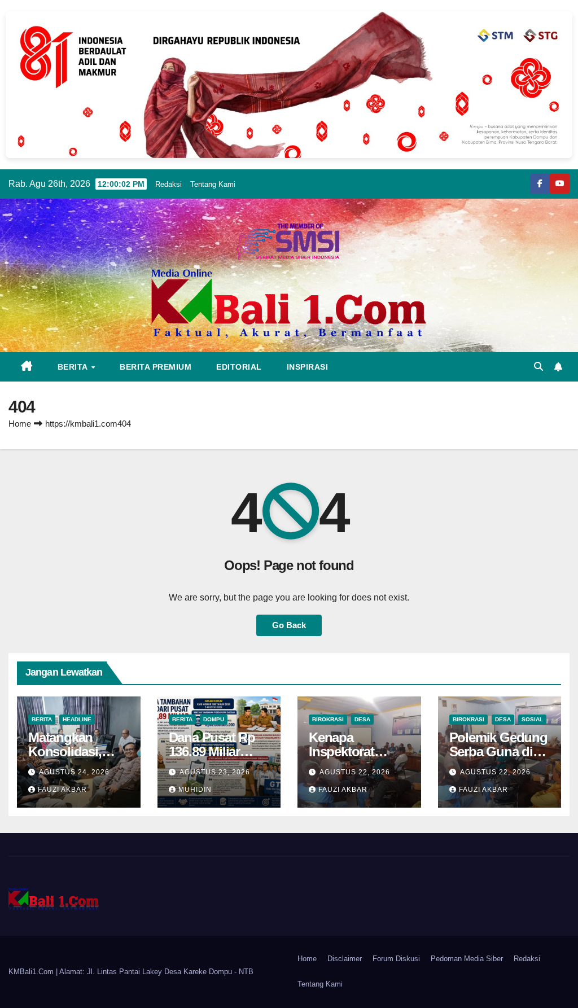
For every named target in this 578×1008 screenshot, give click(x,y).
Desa (362, 719)
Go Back (289, 625)
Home (19, 423)
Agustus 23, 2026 (214, 772)
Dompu (213, 719)
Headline (77, 719)
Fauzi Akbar (62, 790)
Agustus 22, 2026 (354, 772)
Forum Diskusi (396, 958)
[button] (538, 366)
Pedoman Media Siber (467, 958)
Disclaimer (344, 958)
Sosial (532, 719)
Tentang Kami (212, 184)
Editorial (239, 366)
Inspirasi (308, 366)
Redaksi (168, 184)
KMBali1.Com (32, 971)
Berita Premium (155, 366)
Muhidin (195, 790)
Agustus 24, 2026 (74, 772)
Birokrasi (328, 719)
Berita (74, 366)
